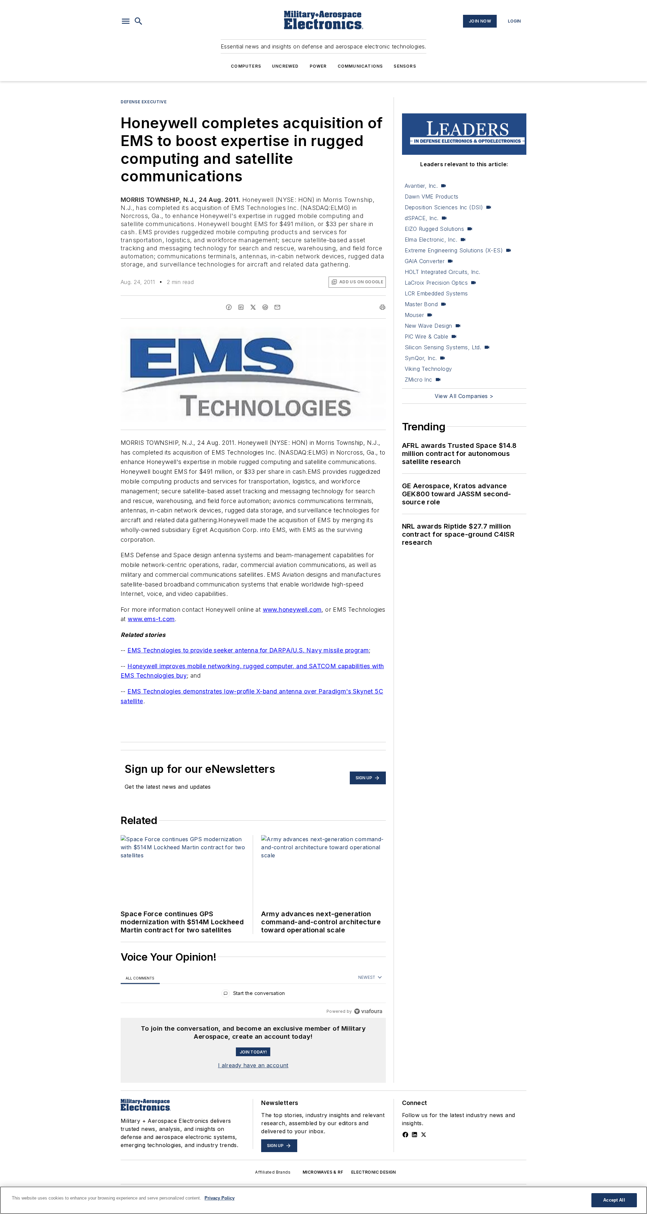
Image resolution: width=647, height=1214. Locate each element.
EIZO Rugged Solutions (434, 228)
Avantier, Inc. (421, 185)
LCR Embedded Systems (436, 293)
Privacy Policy (220, 1198)
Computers (246, 66)
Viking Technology (428, 368)
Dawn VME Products (432, 196)
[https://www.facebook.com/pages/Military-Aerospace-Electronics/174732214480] (405, 1134)
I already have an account (253, 1065)
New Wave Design (428, 325)
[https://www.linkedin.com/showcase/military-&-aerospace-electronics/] (414, 1134)
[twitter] (253, 307)
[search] (138, 21)
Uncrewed (285, 66)
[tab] (140, 978)
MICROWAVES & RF (323, 1172)
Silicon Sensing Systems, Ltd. (443, 347)
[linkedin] (241, 307)
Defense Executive (143, 101)
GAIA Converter (425, 261)
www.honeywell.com (292, 609)
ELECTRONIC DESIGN (373, 1172)
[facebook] (228, 307)
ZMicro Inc (418, 379)
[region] (253, 995)
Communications (360, 66)
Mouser (414, 315)
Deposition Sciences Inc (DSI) (444, 207)
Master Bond (421, 304)
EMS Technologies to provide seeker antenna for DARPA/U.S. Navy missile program (248, 650)
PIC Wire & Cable (426, 336)
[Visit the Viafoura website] (368, 1011)
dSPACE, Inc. (422, 218)
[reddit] (265, 307)
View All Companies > (464, 396)
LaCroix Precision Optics (436, 282)
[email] (277, 307)
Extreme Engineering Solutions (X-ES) (454, 250)
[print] (382, 307)
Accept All (614, 1200)
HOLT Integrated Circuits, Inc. (443, 272)
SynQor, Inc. (421, 358)
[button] (126, 21)
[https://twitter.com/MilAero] (423, 1134)
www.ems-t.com (151, 618)
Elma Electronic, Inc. (431, 239)
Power (318, 66)
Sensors (405, 66)
